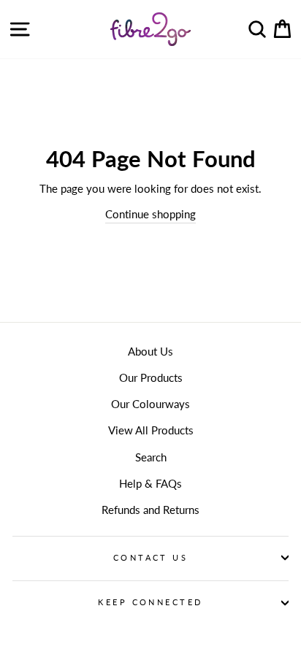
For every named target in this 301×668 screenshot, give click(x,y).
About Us (150, 351)
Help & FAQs (150, 483)
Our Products (151, 377)
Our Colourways (150, 403)
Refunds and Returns (150, 509)
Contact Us (150, 557)
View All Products (151, 430)
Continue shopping (150, 213)
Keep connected (150, 602)
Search (151, 457)
